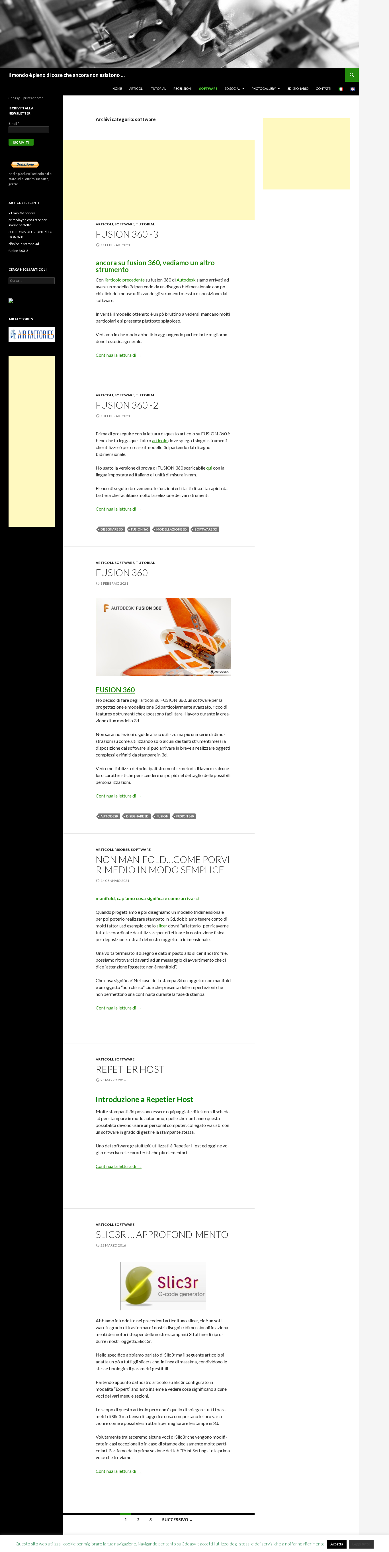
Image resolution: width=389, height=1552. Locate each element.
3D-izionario (297, 88)
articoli (136, 88)
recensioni (182, 88)
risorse (121, 849)
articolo (160, 440)
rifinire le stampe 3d (24, 244)
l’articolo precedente (125, 279)
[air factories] (32, 334)
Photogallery (264, 88)
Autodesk (186, 279)
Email (14, 123)
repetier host (130, 1069)
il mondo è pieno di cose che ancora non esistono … (67, 75)
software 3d (206, 529)
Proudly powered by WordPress (33, 1545)
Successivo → (177, 1519)
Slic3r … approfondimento (162, 1234)
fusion (162, 816)
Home (117, 88)
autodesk (109, 816)
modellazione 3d (171, 529)
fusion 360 (139, 529)
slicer (162, 925)
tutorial (158, 88)
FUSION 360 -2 (127, 405)
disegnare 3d (112, 529)
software (208, 88)
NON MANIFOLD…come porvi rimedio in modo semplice (163, 864)
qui (209, 467)
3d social (232, 88)
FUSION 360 (122, 572)
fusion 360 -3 (127, 234)
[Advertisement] (159, 180)
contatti (323, 88)
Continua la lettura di (119, 355)
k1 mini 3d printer (22, 213)
